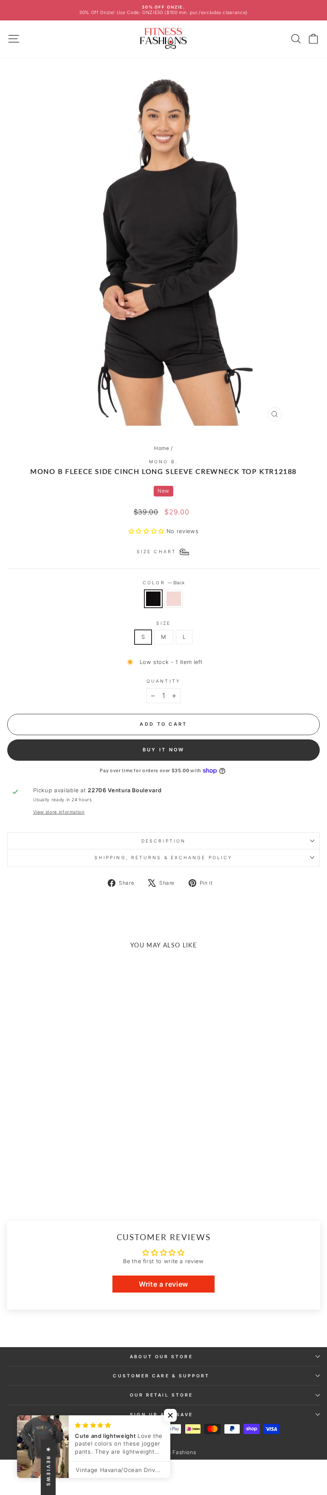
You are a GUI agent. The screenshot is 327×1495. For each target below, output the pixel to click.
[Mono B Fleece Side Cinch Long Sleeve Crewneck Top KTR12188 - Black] (62, 1181)
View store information (59, 811)
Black (153, 598)
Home (161, 448)
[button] (147, 531)
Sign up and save (161, 1414)
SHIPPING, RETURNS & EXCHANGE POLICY (163, 857)
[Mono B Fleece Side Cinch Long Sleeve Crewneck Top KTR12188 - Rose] (72, 1181)
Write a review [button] (163, 1284)
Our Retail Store (161, 1394)
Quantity (163, 681)
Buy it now (164, 750)
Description (163, 840)
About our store (161, 1356)
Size (163, 623)
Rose (173, 598)
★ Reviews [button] (49, 1467)
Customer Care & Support (161, 1375)
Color (163, 582)
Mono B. (163, 461)
